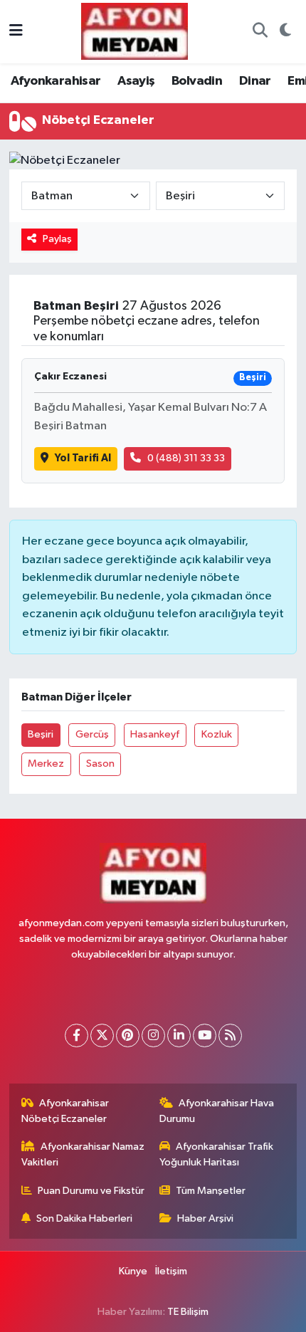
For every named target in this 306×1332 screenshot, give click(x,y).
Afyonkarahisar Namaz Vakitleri (83, 1154)
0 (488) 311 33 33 (186, 458)
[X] (102, 1035)
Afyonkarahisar (56, 81)
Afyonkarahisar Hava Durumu (217, 1111)
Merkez (46, 763)
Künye (133, 1271)
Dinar (255, 81)
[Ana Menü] (16, 32)
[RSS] (230, 1035)
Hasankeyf (154, 734)
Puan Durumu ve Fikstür (91, 1190)
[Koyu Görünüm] (285, 32)
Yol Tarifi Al (83, 458)
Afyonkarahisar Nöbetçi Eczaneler (65, 1111)
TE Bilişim (188, 1311)
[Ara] (259, 32)
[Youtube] (204, 1035)
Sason (100, 763)
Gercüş (92, 734)
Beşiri (40, 734)
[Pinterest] (127, 1035)
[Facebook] (76, 1035)
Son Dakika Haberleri (84, 1218)
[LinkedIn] (179, 1035)
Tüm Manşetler (211, 1190)
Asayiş (135, 81)
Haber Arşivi (205, 1218)
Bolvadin (197, 81)
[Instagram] (153, 1035)
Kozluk (216, 734)
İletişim (171, 1271)
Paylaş (57, 239)
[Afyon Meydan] (134, 31)
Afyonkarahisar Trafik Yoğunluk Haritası (216, 1154)
